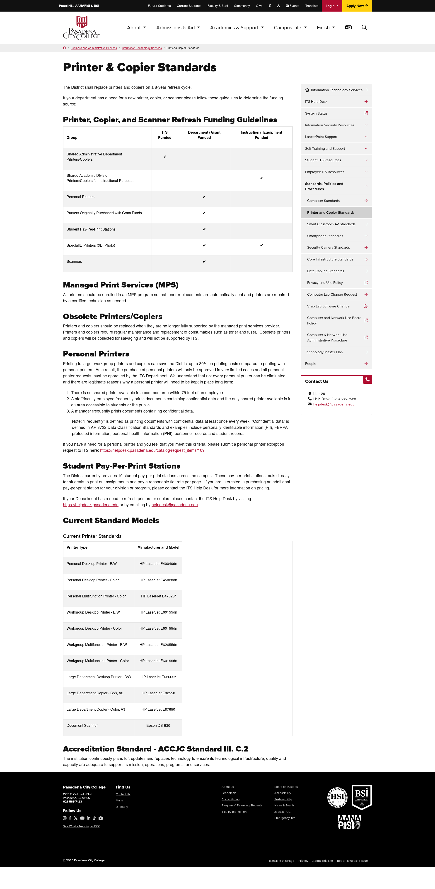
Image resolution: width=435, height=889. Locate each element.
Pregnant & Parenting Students (242, 805)
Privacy (303, 860)
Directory (122, 806)
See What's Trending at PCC (81, 826)
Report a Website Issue (352, 860)
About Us (228, 786)
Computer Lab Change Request (332, 294)
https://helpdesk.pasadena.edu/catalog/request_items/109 (152, 450)
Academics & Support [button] (235, 27)
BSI (96, 5)
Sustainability (283, 799)
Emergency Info (284, 817)
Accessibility (282, 793)
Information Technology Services (142, 48)
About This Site (322, 860)
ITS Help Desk (316, 101)
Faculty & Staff (218, 5)
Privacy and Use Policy (325, 282)
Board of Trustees (286, 786)
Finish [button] (324, 27)
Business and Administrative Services (94, 48)
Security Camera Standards (328, 247)
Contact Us (123, 794)
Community (242, 5)
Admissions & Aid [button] (176, 27)
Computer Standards (323, 200)
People (310, 363)
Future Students (159, 5)
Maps (119, 800)
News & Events (284, 805)
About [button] (134, 27)
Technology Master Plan (324, 352)
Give (259, 5)
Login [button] (331, 5)
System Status (316, 113)
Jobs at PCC (282, 811)
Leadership (229, 793)
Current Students (189, 5)
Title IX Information (234, 811)
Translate (312, 5)
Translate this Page (281, 860)
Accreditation (230, 799)
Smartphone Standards (325, 235)
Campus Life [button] (288, 27)
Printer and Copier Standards (331, 212)
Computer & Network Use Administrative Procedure (327, 337)
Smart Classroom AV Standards (331, 224)
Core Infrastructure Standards (330, 259)
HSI (70, 5)
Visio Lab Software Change (328, 306)
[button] (364, 28)
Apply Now (355, 5)
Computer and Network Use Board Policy (334, 320)
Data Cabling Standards (325, 271)
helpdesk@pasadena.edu (334, 403)
